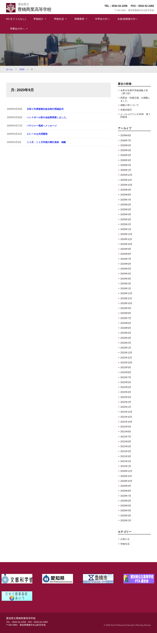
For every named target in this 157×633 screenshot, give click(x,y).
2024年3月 (125, 278)
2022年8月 (125, 372)
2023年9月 (125, 308)
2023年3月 (125, 338)
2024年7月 (125, 259)
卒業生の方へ (17, 28)
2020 (21, 69)
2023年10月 (126, 303)
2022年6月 (125, 382)
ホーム (9, 69)
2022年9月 (125, 367)
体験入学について (129, 105)
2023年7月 (125, 318)
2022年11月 (126, 357)
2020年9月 (125, 486)
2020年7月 (125, 495)
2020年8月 (125, 490)
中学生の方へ (102, 19)
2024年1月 (125, 288)
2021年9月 (125, 426)
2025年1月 (125, 229)
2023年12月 (126, 293)
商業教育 (79, 19)
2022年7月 (125, 377)
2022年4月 (125, 392)
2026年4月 (125, 155)
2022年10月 (126, 362)
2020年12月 (126, 471)
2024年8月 (125, 254)
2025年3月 (125, 219)
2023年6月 (125, 323)
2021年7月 (125, 436)
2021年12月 (126, 411)
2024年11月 (126, 239)
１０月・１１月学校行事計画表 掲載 (46, 142)
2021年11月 (126, 417)
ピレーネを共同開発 (37, 134)
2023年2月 (125, 342)
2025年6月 (125, 204)
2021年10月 (126, 421)
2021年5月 (125, 446)
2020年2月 (125, 520)
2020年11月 (126, 476)
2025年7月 (125, 199)
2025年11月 (126, 180)
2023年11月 (126, 298)
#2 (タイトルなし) (16, 19)
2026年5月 (125, 150)
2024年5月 (125, 268)
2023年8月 (125, 313)
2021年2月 (125, 461)
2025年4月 (125, 214)
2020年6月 (125, 500)
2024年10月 (126, 244)
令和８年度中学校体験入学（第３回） (134, 91)
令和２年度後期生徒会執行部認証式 (45, 109)
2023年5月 (125, 328)
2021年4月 (125, 451)
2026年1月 (125, 170)
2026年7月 (125, 140)
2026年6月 (125, 145)
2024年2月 (125, 283)
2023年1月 (125, 347)
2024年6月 (125, 263)
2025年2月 (125, 224)
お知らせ (125, 539)
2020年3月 (125, 515)
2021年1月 (125, 466)
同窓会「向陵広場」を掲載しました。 (135, 99)
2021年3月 (125, 456)
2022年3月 (125, 397)
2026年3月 (125, 160)
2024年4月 (125, 273)
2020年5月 (125, 505)
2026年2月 (125, 165)
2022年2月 (125, 402)
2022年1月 (125, 407)
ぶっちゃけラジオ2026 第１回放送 (135, 115)
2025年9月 (125, 189)
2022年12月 (126, 352)
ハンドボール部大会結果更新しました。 (47, 117)
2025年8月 (125, 194)
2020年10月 (126, 481)
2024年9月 (125, 249)
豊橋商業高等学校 (34, 9)
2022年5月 (125, 387)
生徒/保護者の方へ (127, 19)
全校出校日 (126, 109)
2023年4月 (125, 332)
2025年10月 (126, 185)
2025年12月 (126, 175)
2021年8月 (125, 431)
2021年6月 (125, 441)
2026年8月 (125, 135)
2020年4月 (125, 510)
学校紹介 (38, 19)
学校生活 (59, 19)
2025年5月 (125, 209)
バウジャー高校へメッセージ (42, 125)
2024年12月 (126, 234)
